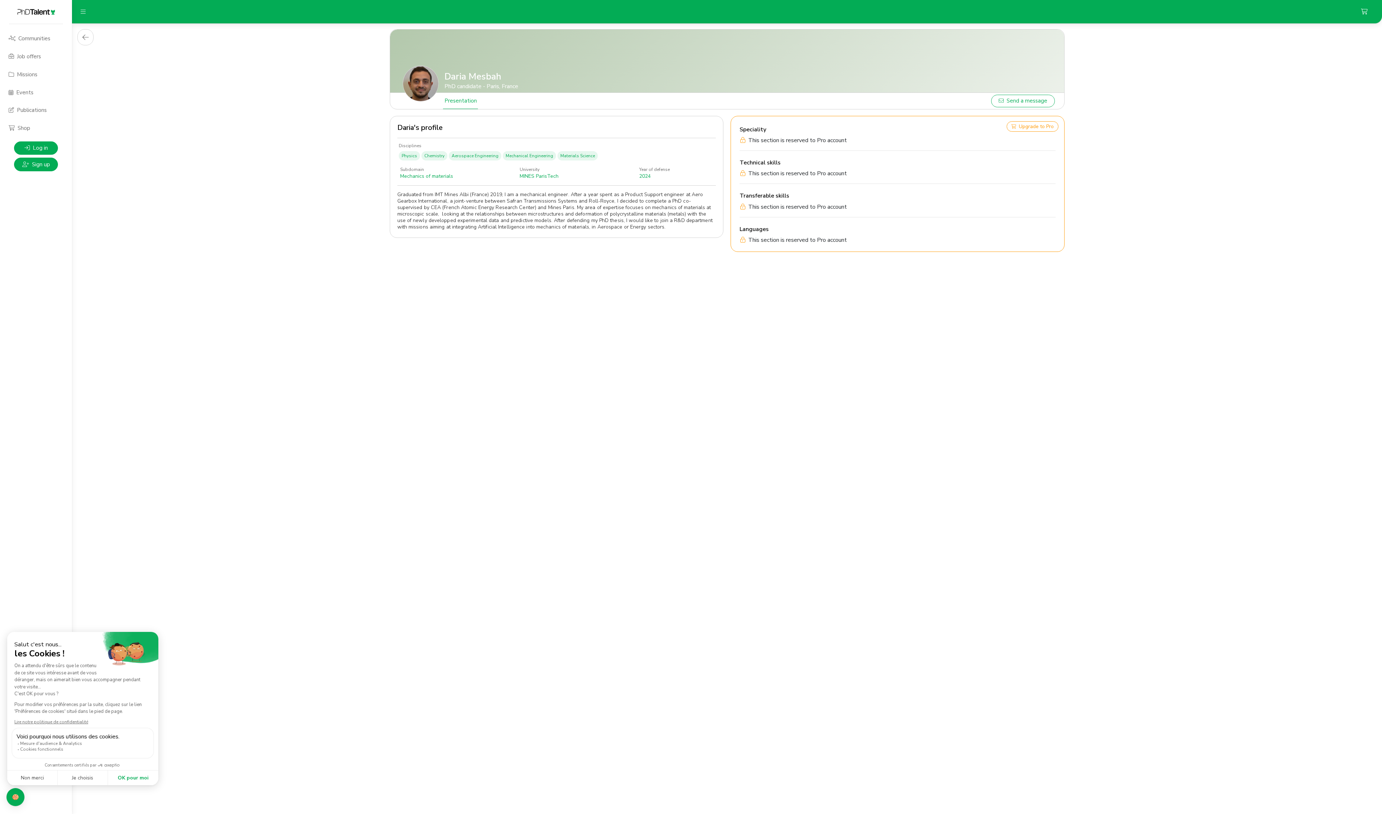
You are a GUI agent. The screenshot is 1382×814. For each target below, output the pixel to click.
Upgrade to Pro (1036, 126)
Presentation (460, 100)
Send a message (1027, 100)
